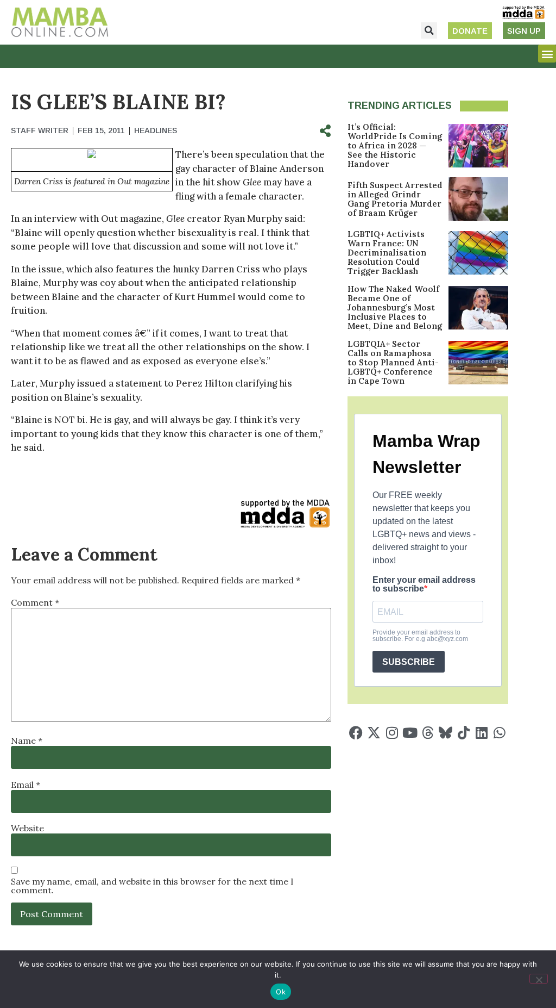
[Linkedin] (481, 732)
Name (26, 740)
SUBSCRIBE (408, 662)
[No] (538, 979)
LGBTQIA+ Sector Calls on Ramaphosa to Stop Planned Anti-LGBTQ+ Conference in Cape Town (393, 362)
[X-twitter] (374, 732)
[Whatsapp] (499, 732)
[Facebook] (356, 732)
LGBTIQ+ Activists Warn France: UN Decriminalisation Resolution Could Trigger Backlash (387, 252)
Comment (35, 602)
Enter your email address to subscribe (424, 584)
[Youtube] (409, 732)
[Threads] (427, 732)
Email (25, 784)
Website (27, 828)
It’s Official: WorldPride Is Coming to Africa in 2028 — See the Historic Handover (395, 145)
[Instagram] (392, 732)
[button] (429, 30)
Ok (281, 991)
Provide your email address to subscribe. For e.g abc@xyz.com (420, 635)
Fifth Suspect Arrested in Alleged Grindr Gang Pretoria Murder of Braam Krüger (395, 199)
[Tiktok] (463, 732)
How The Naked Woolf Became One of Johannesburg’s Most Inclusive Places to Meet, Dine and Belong (395, 307)
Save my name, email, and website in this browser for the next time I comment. (152, 885)
